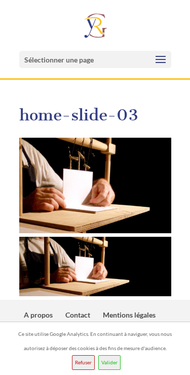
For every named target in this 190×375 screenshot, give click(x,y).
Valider (109, 362)
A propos (38, 314)
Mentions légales (129, 314)
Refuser (83, 362)
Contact (77, 314)
